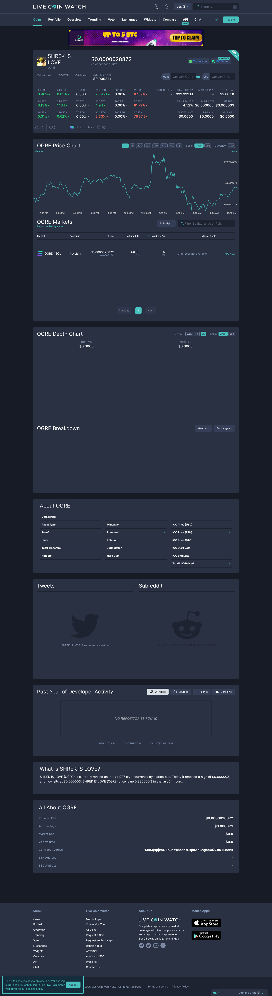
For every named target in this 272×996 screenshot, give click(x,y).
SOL (58, 253)
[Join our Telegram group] (142, 945)
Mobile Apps (93, 919)
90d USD (120, 90)
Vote (36, 940)
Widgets (38, 950)
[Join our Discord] (155, 945)
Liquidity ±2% (184, 112)
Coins (36, 919)
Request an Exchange (99, 940)
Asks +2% (228, 112)
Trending (38, 935)
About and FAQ (95, 956)
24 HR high (227, 101)
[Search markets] (181, 223)
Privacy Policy (180, 986)
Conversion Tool (95, 924)
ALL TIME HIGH (102, 74)
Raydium (75, 253)
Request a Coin (95, 935)
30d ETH (100, 112)
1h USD (42, 90)
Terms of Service (158, 986)
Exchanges (223, 428)
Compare (38, 956)
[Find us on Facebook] (163, 945)
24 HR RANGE (185, 101)
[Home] (162, 920)
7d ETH (80, 112)
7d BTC (80, 101)
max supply (206, 90)
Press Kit (91, 961)
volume (63, 74)
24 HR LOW (207, 101)
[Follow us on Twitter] (148, 945)
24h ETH (62, 112)
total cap (227, 90)
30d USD (100, 90)
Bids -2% (208, 112)
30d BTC (100, 101)
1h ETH (42, 112)
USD (181, 6)
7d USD (80, 90)
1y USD (138, 90)
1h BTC (42, 101)
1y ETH (138, 112)
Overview (39, 929)
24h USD (62, 90)
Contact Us (93, 967)
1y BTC (138, 101)
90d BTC (120, 101)
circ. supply (164, 90)
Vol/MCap (81, 74)
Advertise (92, 950)
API (35, 961)
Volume (202, 428)
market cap (44, 74)
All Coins (91, 929)
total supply (184, 90)
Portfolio (38, 924)
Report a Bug (94, 945)
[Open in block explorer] (103, 128)
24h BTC (62, 101)
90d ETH (120, 112)
